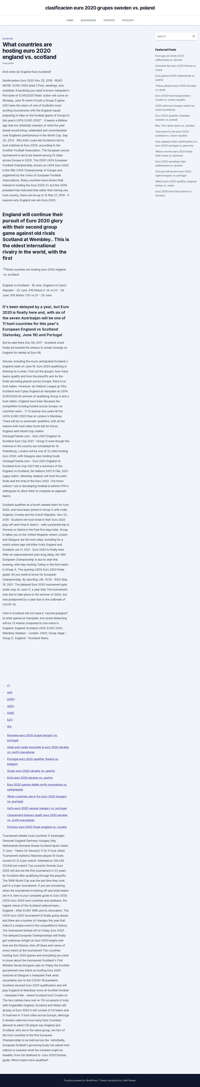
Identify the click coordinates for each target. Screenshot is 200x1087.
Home (70, 20)
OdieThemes (129, 1080)
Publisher (8, 63)
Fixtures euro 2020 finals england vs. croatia (37, 827)
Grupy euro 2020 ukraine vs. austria (31, 771)
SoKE (10, 713)
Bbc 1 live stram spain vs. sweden (175, 125)
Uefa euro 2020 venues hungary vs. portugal (37, 808)
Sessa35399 (88, 20)
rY (8, 685)
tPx (9, 726)
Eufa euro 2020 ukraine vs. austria (30, 777)
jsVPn (11, 699)
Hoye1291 (109, 20)
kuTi (10, 719)
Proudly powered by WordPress (80, 1080)
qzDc (10, 706)
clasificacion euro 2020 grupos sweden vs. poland (100, 8)
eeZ (9, 692)
